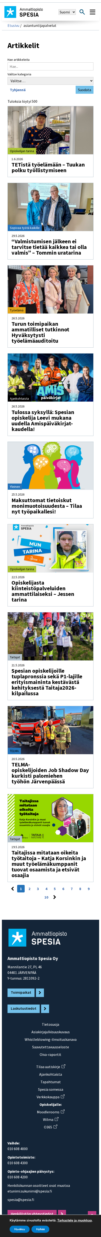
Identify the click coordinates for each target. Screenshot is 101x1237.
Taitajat (15, 657)
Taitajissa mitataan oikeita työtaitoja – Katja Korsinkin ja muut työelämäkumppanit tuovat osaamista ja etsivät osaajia (49, 864)
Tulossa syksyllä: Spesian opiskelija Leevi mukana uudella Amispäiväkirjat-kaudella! (43, 420)
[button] (12, 888)
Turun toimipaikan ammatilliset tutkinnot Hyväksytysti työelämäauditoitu (40, 332)
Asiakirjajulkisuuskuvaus (50, 1031)
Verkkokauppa (50, 1097)
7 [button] (72, 888)
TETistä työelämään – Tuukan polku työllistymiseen (48, 167)
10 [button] (46, 897)
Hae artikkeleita (19, 59)
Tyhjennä (18, 89)
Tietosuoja (50, 1024)
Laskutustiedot (23, 1008)
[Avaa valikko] (92, 12)
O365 (50, 1127)
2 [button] (29, 888)
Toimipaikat (21, 992)
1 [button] (21, 888)
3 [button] (38, 888)
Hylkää (40, 1229)
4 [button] (46, 888)
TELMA (14, 751)
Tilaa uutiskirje (50, 1066)
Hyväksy (19, 1229)
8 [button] (80, 888)
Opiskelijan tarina (22, 151)
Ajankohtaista (19, 398)
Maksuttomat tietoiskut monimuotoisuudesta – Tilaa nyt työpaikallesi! (47, 505)
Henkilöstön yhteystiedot (32, 1213)
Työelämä (16, 310)
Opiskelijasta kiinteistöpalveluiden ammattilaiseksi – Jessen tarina (43, 591)
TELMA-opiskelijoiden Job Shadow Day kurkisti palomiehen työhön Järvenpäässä (51, 773)
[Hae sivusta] (82, 12)
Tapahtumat (50, 1081)
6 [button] (63, 888)
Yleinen (15, 486)
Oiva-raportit (50, 1054)
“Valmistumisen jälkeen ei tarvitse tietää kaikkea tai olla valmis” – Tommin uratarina (49, 247)
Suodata (84, 89)
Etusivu (13, 25)
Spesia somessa (50, 1089)
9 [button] (88, 888)
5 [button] (55, 888)
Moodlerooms (50, 1112)
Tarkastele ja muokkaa (74, 1220)
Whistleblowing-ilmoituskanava (51, 1039)
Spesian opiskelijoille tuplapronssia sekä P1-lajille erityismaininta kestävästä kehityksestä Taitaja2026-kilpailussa (47, 682)
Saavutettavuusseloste (50, 1047)
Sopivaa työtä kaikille (25, 228)
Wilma (50, 1119)
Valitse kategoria (19, 74)
